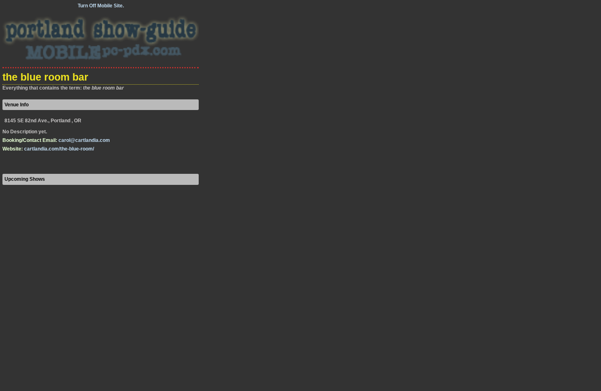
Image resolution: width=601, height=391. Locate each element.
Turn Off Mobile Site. (101, 6)
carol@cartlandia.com (84, 140)
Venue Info (16, 105)
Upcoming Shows (24, 179)
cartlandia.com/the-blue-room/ (59, 149)
